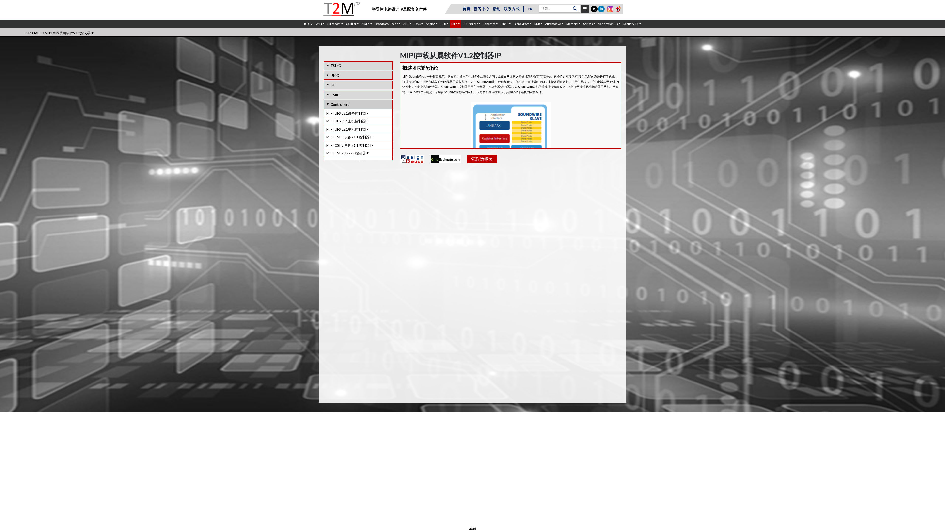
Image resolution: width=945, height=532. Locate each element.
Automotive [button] (553, 24)
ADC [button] (406, 24)
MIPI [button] (454, 24)
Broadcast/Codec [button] (386, 24)
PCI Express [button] (470, 24)
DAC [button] (418, 24)
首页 (467, 8)
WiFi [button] (319, 24)
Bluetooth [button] (334, 24)
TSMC (336, 65)
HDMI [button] (504, 24)
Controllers (340, 104)
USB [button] (443, 24)
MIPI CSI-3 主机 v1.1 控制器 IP (350, 145)
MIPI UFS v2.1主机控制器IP (347, 129)
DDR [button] (537, 24)
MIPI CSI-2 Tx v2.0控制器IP (347, 153)
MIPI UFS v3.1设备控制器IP (347, 113)
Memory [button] (572, 24)
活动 (497, 8)
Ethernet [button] (489, 24)
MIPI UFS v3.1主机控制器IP (347, 121)
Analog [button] (430, 24)
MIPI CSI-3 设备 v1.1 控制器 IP (350, 137)
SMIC (335, 95)
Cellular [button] (351, 24)
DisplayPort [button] (521, 24)
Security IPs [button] (631, 24)
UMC (335, 75)
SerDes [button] (588, 24)
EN (530, 8)
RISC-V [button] (308, 24)
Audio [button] (365, 24)
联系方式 (512, 8)
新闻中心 (481, 8)
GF (333, 85)
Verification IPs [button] (608, 24)
